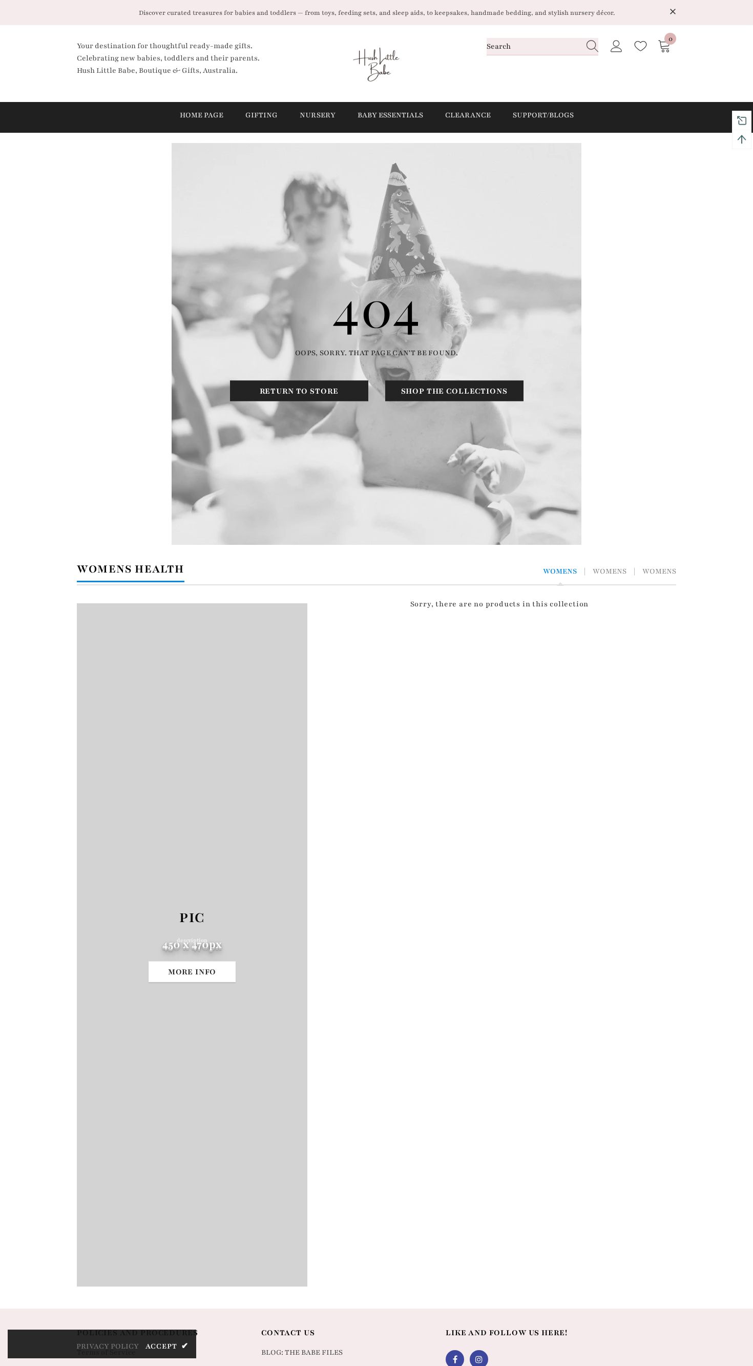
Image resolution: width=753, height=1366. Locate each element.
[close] (672, 12)
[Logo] (376, 63)
